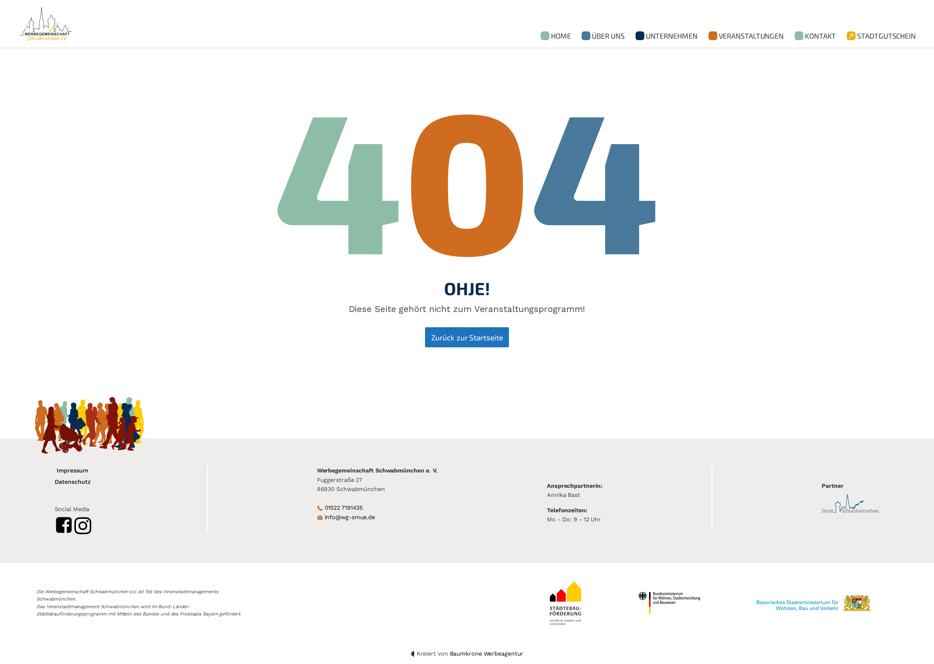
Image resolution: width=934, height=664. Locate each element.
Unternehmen (672, 35)
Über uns (608, 35)
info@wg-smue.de (350, 517)
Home (561, 35)
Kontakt (820, 35)
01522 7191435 (344, 507)
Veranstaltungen (751, 35)
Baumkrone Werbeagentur (487, 653)
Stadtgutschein (886, 35)
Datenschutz (72, 481)
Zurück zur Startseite (467, 337)
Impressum (72, 470)
